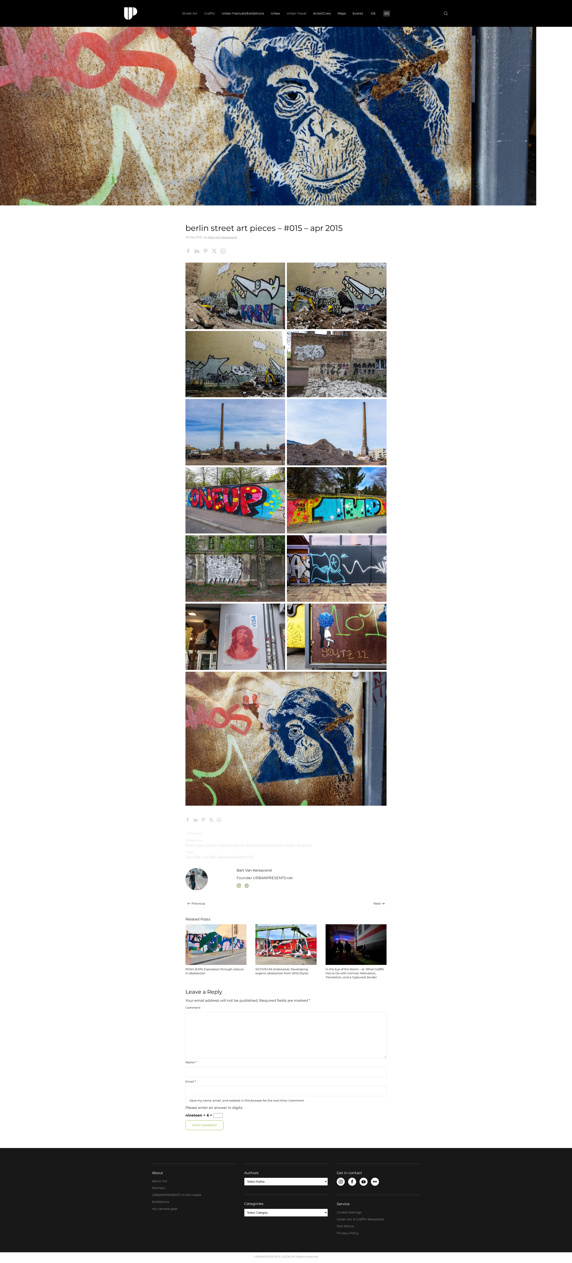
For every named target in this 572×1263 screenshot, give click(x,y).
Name (190, 1062)
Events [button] (358, 13)
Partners (158, 1188)
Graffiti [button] (209, 13)
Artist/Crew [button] (322, 13)
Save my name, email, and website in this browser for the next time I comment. (247, 1100)
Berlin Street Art (232, 845)
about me (159, 1181)
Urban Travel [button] (296, 13)
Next (377, 903)
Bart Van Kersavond (222, 237)
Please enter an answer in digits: (214, 1108)
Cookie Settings (349, 1212)
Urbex (275, 13)
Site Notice (345, 1226)
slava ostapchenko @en (235, 857)
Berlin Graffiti (206, 845)
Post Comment (204, 1125)
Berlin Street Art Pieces (264, 845)
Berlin (190, 845)
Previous (198, 903)
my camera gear (165, 1209)
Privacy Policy (348, 1233)
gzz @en (209, 857)
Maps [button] (342, 13)
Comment (192, 1007)
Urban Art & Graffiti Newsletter (361, 1219)
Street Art (304, 845)
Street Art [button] (190, 13)
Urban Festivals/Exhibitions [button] (243, 13)
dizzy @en (193, 857)
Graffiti (289, 845)
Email (190, 1081)
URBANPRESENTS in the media (176, 1195)
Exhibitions (160, 1202)
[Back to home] (130, 13)
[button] (446, 13)
